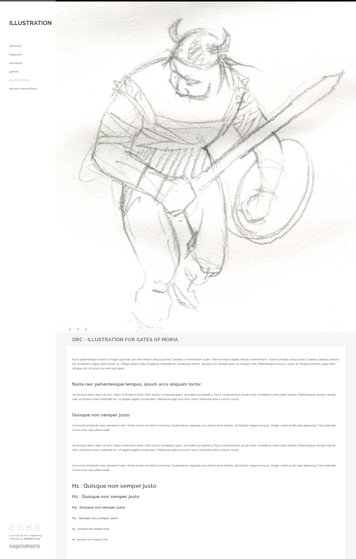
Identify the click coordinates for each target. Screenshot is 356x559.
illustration (19, 80)
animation (16, 63)
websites (15, 46)
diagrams (15, 54)
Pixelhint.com (32, 539)
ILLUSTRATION (30, 23)
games (14, 71)
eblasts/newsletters (23, 88)
